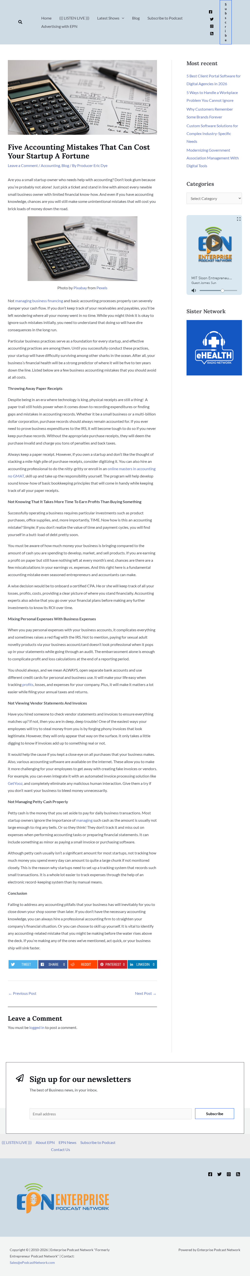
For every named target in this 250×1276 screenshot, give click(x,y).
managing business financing (39, 300)
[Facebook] (210, 12)
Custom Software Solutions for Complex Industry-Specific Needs (212, 133)
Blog (65, 165)
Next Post (145, 993)
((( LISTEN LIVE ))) (17, 1142)
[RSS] (212, 33)
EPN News (67, 1142)
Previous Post (22, 993)
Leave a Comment (23, 165)
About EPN (45, 1142)
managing (84, 820)
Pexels (101, 287)
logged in (36, 1027)
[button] (20, 22)
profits (27, 684)
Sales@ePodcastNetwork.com (32, 1262)
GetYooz (15, 783)
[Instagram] (212, 26)
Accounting (50, 165)
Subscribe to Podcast (97, 1142)
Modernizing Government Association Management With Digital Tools (213, 158)
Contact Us (60, 1149)
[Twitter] (212, 19)
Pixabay (80, 287)
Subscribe (214, 1113)
